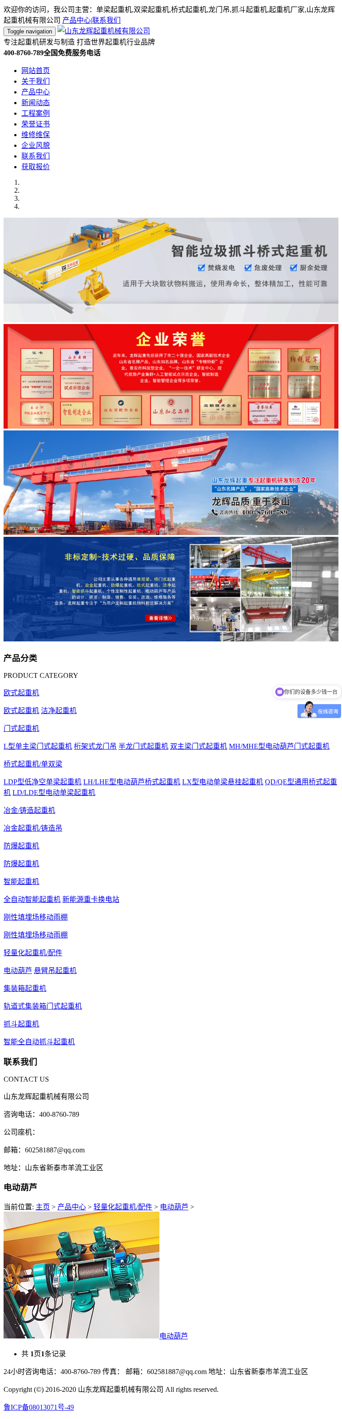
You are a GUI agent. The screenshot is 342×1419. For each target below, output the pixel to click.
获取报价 (35, 166)
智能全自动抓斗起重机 (39, 1042)
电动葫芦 (18, 970)
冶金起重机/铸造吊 (33, 828)
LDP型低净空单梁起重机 (42, 782)
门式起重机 (21, 728)
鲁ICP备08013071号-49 (39, 1407)
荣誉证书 (35, 124)
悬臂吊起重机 (55, 970)
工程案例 (35, 113)
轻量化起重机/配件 (33, 953)
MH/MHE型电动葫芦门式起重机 (279, 746)
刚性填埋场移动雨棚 (36, 917)
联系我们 (106, 20)
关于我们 (35, 81)
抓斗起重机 (21, 1024)
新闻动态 (35, 102)
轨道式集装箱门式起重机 (43, 1006)
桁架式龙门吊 (95, 746)
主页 (43, 1207)
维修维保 (35, 134)
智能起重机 (21, 881)
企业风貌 (35, 145)
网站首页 (35, 70)
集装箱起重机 (25, 988)
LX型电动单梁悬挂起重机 (222, 782)
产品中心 (76, 20)
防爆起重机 (21, 846)
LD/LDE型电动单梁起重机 (53, 792)
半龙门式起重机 (143, 746)
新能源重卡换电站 (90, 899)
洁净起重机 (59, 710)
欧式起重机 (21, 693)
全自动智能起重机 (32, 899)
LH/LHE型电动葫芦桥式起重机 (131, 782)
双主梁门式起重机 (198, 746)
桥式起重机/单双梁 (33, 764)
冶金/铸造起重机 (29, 810)
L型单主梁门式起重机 (38, 746)
